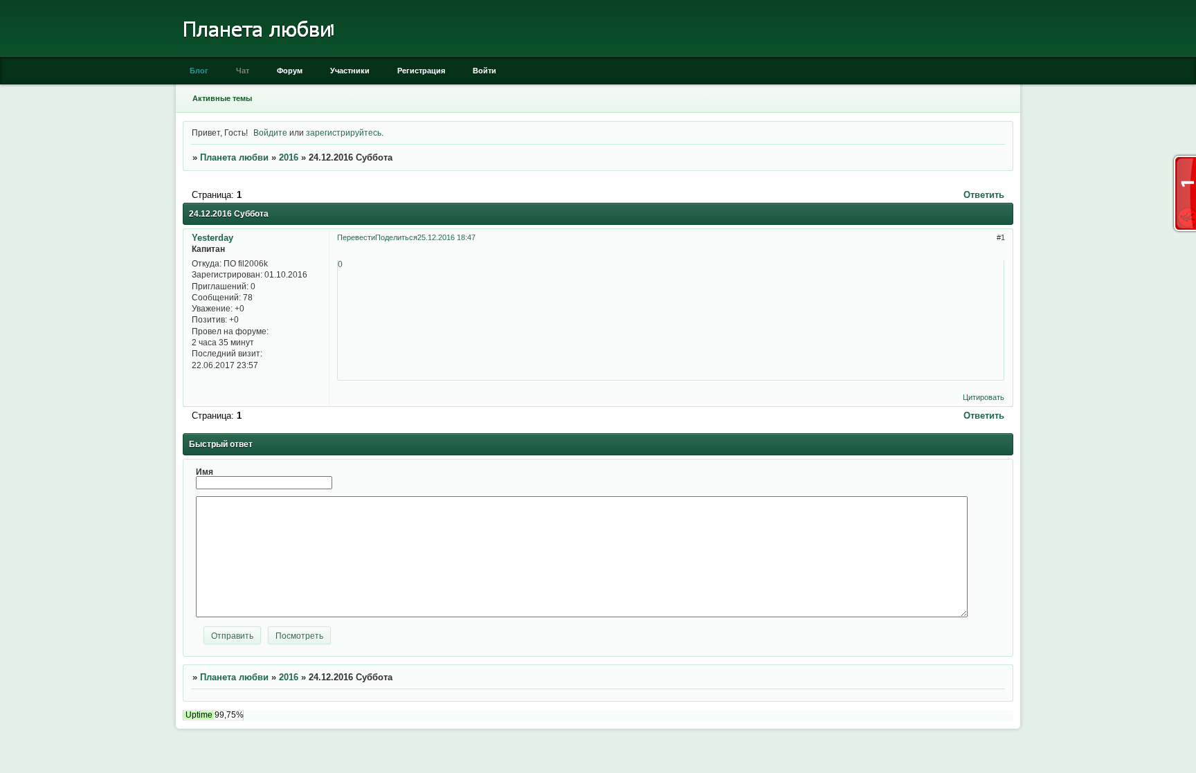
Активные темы (222, 98)
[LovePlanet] (257, 53)
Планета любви (234, 157)
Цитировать (983, 397)
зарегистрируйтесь (343, 132)
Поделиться (396, 237)
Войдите (270, 132)
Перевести (356, 237)
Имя (204, 471)
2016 (288, 157)
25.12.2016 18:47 (446, 237)
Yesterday (212, 238)
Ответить (983, 195)
